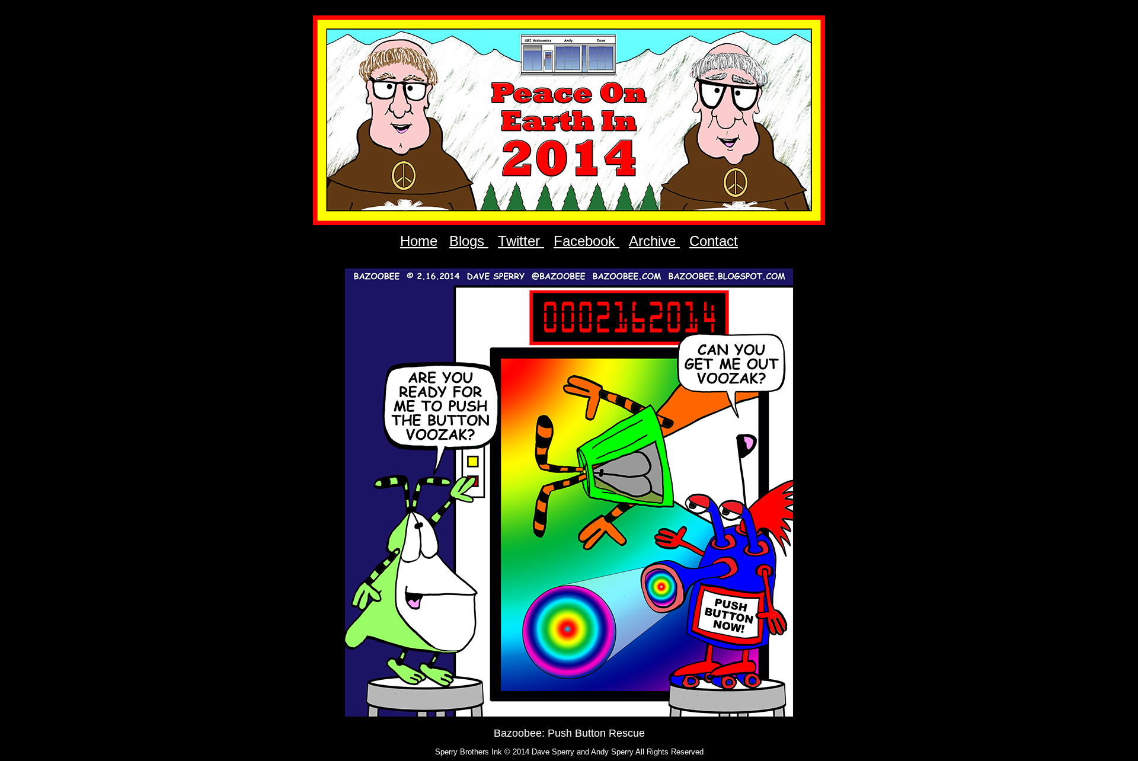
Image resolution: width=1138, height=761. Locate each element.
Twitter (521, 241)
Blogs (468, 241)
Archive (654, 241)
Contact (713, 241)
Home (418, 241)
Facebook (586, 241)
